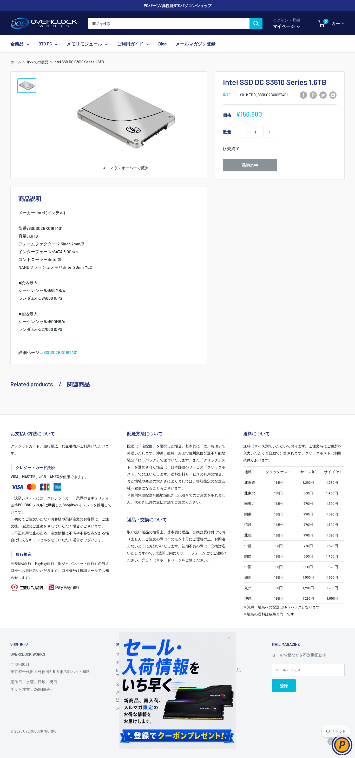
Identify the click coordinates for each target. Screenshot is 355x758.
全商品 (17, 43)
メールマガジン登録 (195, 43)
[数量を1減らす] (241, 131)
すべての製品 (37, 62)
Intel (228, 95)
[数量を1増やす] (269, 131)
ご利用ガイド (130, 43)
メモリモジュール (84, 43)
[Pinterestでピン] (313, 95)
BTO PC (45, 43)
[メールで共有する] (333, 95)
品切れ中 (250, 165)
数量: (228, 131)
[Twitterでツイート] (323, 95)
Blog (162, 43)
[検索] (255, 23)
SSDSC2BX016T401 (60, 352)
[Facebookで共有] (303, 95)
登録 (284, 685)
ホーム (15, 62)
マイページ (284, 26)
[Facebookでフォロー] (331, 741)
